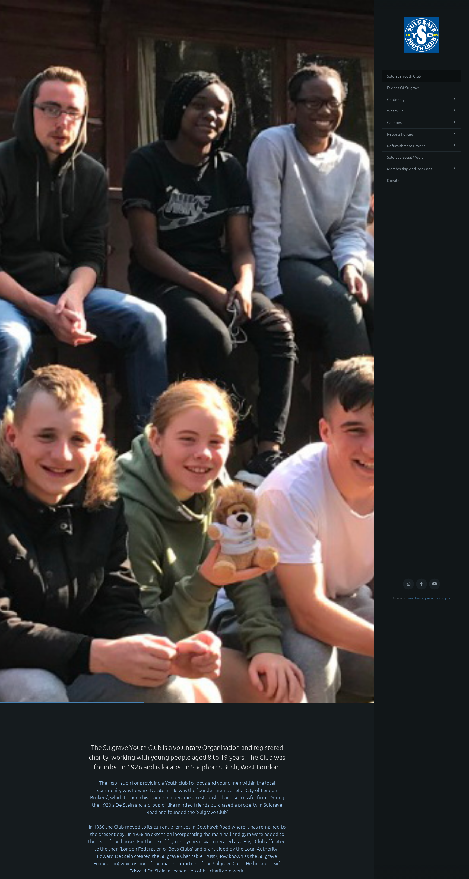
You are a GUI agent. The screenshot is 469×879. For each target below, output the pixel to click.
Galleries (394, 122)
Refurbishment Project (406, 145)
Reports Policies (400, 134)
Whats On (395, 110)
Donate (393, 180)
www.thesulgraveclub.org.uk (428, 854)
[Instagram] (408, 840)
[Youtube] (434, 840)
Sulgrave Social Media (405, 157)
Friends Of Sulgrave (403, 87)
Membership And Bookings (409, 168)
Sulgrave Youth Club (404, 76)
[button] (187, 351)
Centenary (396, 99)
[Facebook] (421, 840)
